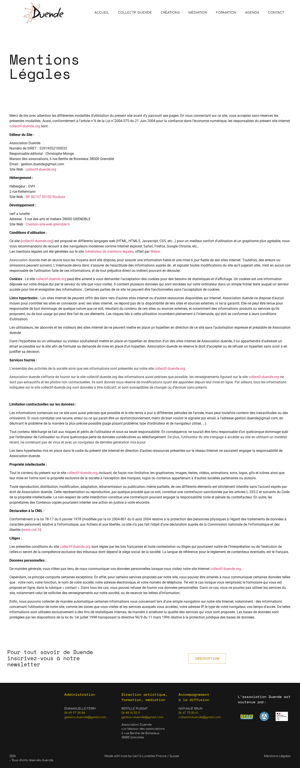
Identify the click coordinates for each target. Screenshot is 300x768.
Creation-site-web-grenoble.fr (48, 224)
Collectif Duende (135, 12)
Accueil (101, 12)
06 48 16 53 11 (130, 712)
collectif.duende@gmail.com (200, 717)
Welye (155, 251)
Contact (276, 12)
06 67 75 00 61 (188, 712)
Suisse (174, 756)
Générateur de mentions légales (109, 251)
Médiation (197, 12)
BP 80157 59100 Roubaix (45, 197)
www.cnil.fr (31, 530)
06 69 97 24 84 (74, 712)
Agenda (252, 12)
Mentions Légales (277, 756)
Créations (170, 12)
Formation (226, 12)
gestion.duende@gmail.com (85, 717)
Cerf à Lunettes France (149, 756)
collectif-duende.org (24, 126)
